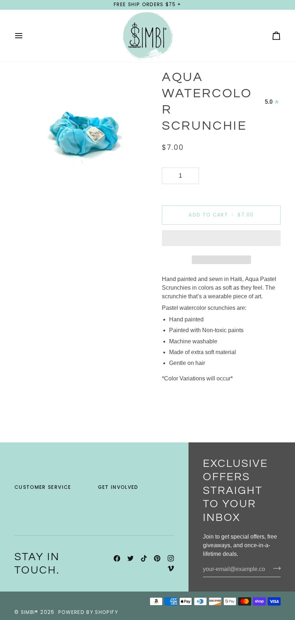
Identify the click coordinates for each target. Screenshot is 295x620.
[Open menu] (25, 36)
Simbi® (29, 612)
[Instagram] (171, 558)
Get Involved (118, 487)
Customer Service (42, 487)
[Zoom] (28, 189)
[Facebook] (117, 558)
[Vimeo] (171, 568)
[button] (221, 240)
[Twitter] (130, 558)
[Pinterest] (157, 558)
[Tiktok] (144, 558)
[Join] (275, 568)
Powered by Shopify (88, 612)
